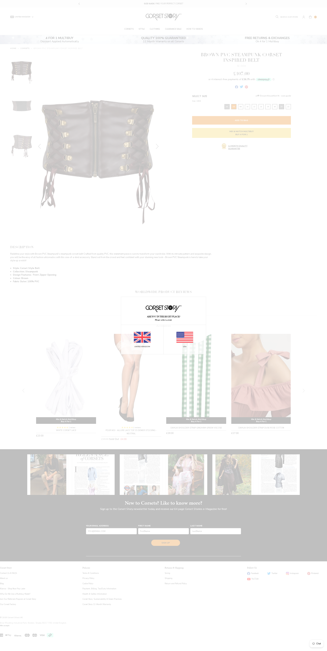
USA (184, 346)
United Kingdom (142, 346)
